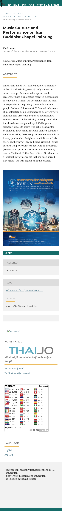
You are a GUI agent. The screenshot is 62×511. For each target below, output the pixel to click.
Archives (16, 13)
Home (6, 13)
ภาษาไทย (9, 454)
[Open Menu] (3, 3)
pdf (9, 253)
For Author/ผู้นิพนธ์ (14, 368)
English (8, 450)
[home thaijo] (31, 353)
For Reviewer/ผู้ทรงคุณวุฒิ (17, 373)
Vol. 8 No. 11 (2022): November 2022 (21, 16)
